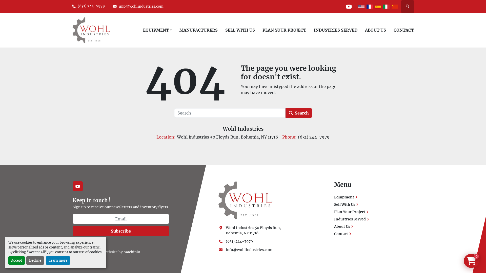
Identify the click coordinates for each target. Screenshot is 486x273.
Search (302, 113)
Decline (35, 260)
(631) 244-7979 (91, 6)
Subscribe (121, 231)
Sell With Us (240, 30)
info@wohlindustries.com (141, 6)
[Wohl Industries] (245, 200)
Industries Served (335, 30)
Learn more (58, 260)
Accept (16, 260)
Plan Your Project (284, 30)
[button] (157, 30)
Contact (404, 30)
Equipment (156, 30)
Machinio (132, 252)
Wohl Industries (243, 129)
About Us (375, 30)
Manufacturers (198, 30)
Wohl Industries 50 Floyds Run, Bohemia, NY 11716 (254, 230)
